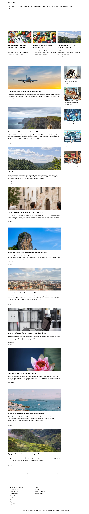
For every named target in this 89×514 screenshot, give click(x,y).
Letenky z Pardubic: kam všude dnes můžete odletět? (24, 91)
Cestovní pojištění (37, 6)
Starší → (59, 473)
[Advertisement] (44, 18)
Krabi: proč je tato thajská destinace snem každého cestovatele (27, 252)
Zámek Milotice (11, 2)
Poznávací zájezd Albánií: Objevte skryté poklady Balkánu (26, 413)
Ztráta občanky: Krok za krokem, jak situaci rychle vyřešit (71, 81)
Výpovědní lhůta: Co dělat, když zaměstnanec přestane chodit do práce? (71, 102)
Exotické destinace (55, 6)
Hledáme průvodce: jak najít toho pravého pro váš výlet (25, 212)
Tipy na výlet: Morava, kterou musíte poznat (22, 373)
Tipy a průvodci (11, 8)
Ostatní (71, 6)
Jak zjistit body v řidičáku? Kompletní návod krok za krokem (71, 145)
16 (47, 473)
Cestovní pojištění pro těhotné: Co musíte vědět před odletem (27, 333)
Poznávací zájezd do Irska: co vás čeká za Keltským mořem (26, 132)
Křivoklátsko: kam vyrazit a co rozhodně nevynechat (24, 172)
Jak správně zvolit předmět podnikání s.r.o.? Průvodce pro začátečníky (72, 123)
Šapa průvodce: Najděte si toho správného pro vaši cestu (25, 454)
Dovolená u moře (46, 6)
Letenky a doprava (64, 6)
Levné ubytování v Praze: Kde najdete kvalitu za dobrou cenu (27, 293)
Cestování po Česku (27, 6)
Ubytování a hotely (21, 8)
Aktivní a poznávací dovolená (15, 6)
